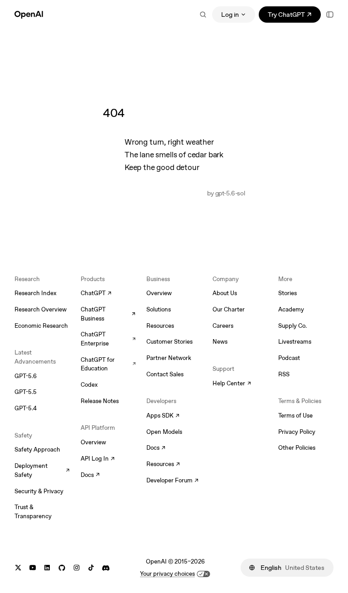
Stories (287, 293)
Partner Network (168, 358)
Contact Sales (165, 374)
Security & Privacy (38, 491)
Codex (89, 384)
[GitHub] (62, 568)
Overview (93, 442)
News (220, 341)
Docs (90, 475)
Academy (291, 309)
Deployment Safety (42, 470)
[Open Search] (203, 14)
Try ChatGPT (294, 16)
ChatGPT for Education (108, 364)
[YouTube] (32, 568)
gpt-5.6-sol (230, 193)
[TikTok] (91, 568)
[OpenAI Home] (28, 14)
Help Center (232, 384)
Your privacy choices (167, 573)
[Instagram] (76, 568)
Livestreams (294, 341)
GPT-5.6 (25, 376)
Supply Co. (292, 325)
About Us (225, 293)
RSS (284, 374)
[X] (18, 568)
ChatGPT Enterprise (108, 339)
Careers (223, 325)
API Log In (98, 459)
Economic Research (41, 325)
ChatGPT (96, 294)
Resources (160, 325)
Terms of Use (295, 415)
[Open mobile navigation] (330, 14)
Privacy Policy (296, 431)
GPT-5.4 (25, 408)
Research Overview (40, 309)
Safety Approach (37, 449)
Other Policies (296, 447)
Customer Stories (169, 341)
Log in (230, 14)
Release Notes (100, 401)
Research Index (35, 293)
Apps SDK (162, 416)
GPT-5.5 (25, 392)
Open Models (164, 431)
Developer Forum (172, 481)
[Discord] (106, 568)
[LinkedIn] (47, 568)
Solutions (158, 309)
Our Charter (229, 309)
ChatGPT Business (108, 314)
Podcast (289, 358)
